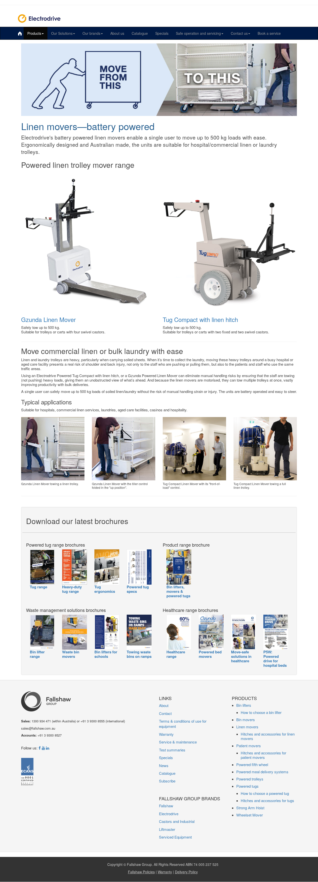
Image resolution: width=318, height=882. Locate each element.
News (163, 765)
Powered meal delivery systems (262, 771)
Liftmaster (167, 829)
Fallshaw (166, 805)
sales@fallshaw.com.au (38, 728)
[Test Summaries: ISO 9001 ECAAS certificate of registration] (27, 775)
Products (34, 33)
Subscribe (167, 780)
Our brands (91, 33)
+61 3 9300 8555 (92, 721)
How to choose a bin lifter (261, 712)
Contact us (239, 33)
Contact (165, 713)
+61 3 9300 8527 (50, 735)
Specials (161, 33)
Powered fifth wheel (252, 764)
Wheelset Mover (249, 814)
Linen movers (247, 726)
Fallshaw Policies (141, 871)
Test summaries (172, 749)
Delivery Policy (186, 871)
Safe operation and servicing (198, 33)
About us (117, 33)
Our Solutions (62, 33)
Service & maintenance (178, 741)
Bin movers (245, 719)
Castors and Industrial (177, 821)
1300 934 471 (41, 721)
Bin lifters (243, 705)
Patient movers (248, 745)
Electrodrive (168, 813)
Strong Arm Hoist (250, 807)
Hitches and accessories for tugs (267, 800)
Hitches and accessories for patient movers (263, 755)
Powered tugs (247, 786)
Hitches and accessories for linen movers (268, 736)
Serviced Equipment (175, 837)
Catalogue (140, 33)
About (163, 705)
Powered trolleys (249, 778)
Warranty (166, 734)
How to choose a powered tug (265, 793)
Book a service (269, 33)
